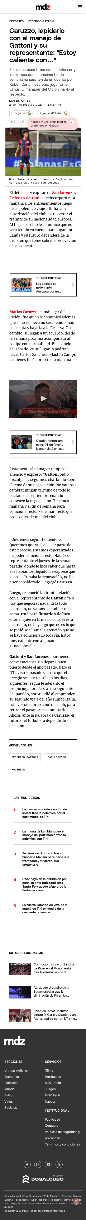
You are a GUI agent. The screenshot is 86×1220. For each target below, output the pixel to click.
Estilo (8, 1095)
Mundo (9, 1089)
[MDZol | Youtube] (48, 1164)
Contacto (51, 1126)
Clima (49, 1070)
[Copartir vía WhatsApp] (13, 122)
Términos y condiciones (62, 1144)
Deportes (16, 21)
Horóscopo (53, 1077)
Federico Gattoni (24, 757)
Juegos (50, 1089)
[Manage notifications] (76, 1201)
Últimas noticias (16, 1070)
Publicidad (52, 1119)
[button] (80, 6)
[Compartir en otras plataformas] (22, 122)
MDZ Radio (53, 1083)
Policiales (11, 1083)
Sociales (10, 1108)
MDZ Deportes (19, 101)
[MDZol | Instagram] (37, 1164)
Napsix (50, 1101)
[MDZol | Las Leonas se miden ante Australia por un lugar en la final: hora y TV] (72, 285)
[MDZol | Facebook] (27, 1164)
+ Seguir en (19, 113)
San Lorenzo (57, 757)
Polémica (18, 769)
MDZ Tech (52, 1095)
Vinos (8, 1101)
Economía (11, 1077)
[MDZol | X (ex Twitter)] (59, 1164)
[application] (43, 399)
